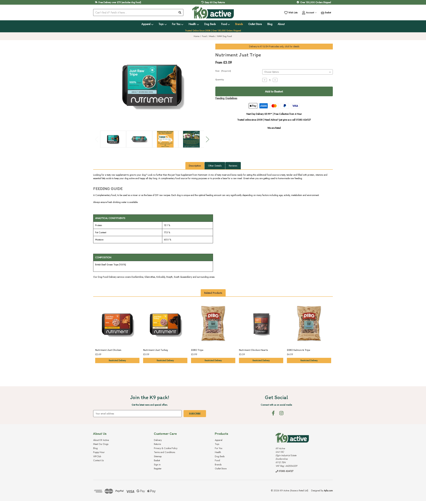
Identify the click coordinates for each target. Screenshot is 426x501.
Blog (269, 24)
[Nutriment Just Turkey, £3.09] (165, 324)
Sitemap (158, 456)
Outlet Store (255, 24)
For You (176, 24)
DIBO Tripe (197, 349)
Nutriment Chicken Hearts (253, 349)
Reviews (233, 165)
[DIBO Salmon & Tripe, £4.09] (309, 324)
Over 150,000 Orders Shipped (315, 2)
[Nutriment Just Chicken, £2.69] (117, 324)
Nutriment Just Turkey (155, 349)
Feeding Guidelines (226, 98)
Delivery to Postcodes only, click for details (274, 46)
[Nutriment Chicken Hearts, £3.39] (261, 324)
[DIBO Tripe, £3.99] (213, 324)
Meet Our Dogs (100, 444)
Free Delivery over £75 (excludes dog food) (120, 2)
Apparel (145, 24)
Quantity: (219, 79)
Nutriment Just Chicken (108, 349)
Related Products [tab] (213, 293)
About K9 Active (101, 440)
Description (195, 165)
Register (158, 468)
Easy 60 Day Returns (215, 2)
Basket (157, 460)
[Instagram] (281, 413)
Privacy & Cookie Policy (165, 448)
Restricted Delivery (117, 360)
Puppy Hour (99, 452)
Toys (161, 24)
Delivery (158, 440)
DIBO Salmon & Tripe (298, 349)
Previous (96, 139)
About (281, 24)
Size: (223, 71)
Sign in (157, 464)
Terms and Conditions (164, 452)
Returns (157, 444)
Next (207, 139)
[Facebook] (273, 413)
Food (224, 24)
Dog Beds (210, 24)
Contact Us (98, 460)
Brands (239, 24)
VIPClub (97, 456)
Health (192, 24)
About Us (99, 434)
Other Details (215, 165)
